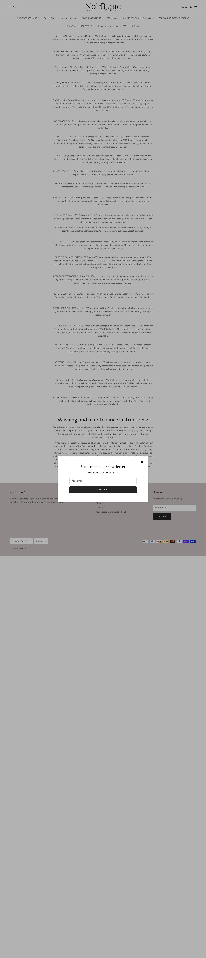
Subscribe (103, 489)
